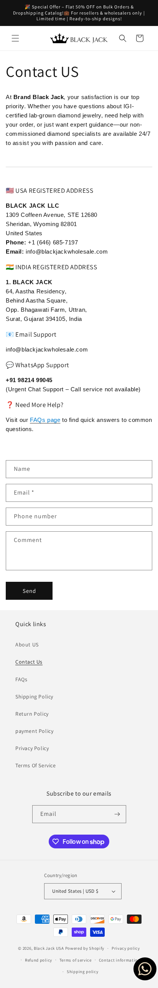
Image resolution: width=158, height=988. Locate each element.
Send (29, 590)
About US (27, 644)
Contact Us (29, 661)
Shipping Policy (34, 696)
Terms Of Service (35, 765)
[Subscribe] (117, 814)
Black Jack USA (49, 948)
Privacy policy (126, 948)
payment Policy (34, 731)
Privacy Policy (32, 748)
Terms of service (75, 960)
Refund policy (38, 960)
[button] (15, 38)
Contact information (119, 960)
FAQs (21, 679)
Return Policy (32, 713)
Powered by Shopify (85, 948)
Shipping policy (83, 971)
